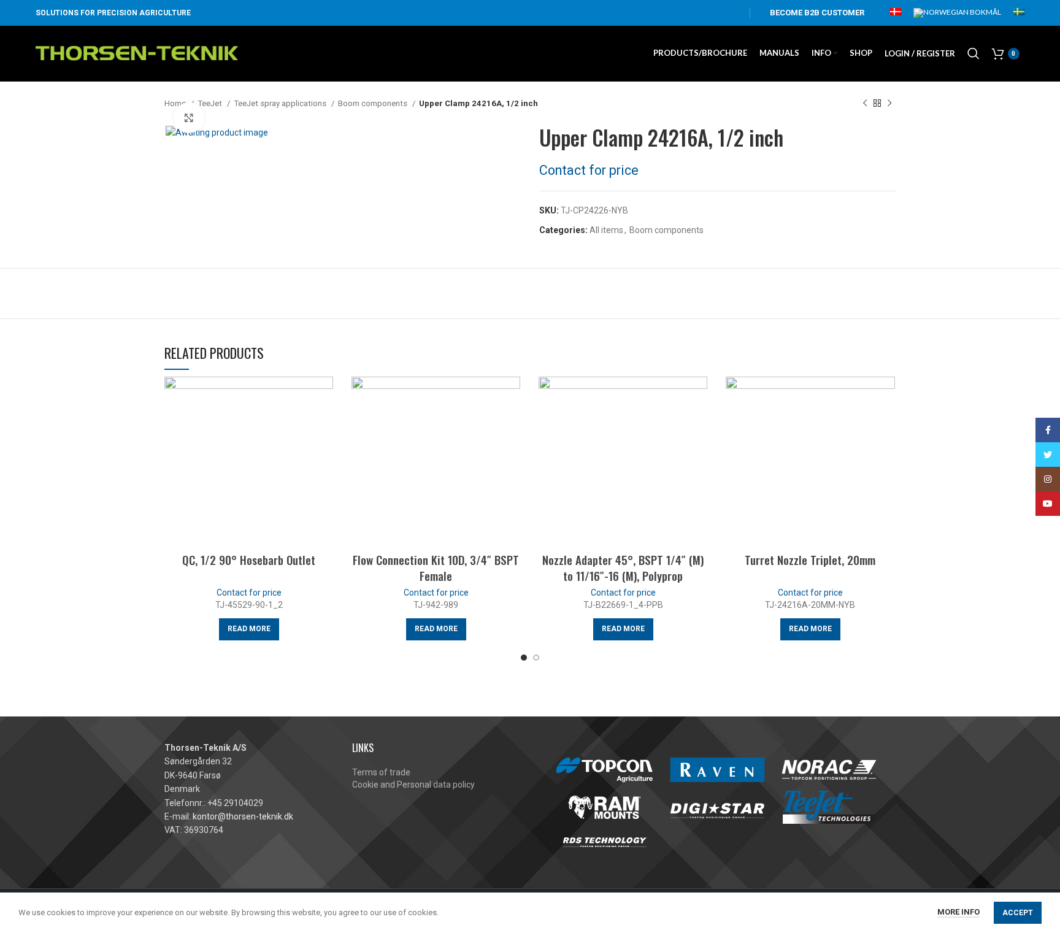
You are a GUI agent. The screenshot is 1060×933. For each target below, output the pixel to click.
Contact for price (589, 170)
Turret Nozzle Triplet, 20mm (810, 559)
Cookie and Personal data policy (413, 784)
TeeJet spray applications (281, 103)
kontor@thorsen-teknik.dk (243, 816)
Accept (1017, 912)
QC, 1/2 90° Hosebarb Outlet (248, 559)
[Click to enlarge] (189, 117)
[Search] (973, 53)
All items (606, 230)
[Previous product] (865, 104)
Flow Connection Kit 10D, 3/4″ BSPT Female (436, 568)
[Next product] (889, 104)
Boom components (373, 103)
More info (958, 911)
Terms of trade (381, 772)
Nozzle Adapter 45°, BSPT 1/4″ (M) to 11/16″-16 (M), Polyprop (623, 568)
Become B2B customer (817, 12)
